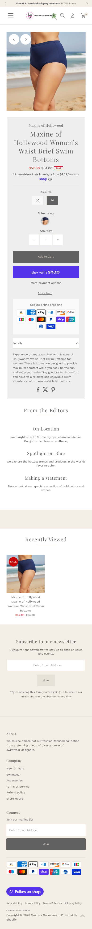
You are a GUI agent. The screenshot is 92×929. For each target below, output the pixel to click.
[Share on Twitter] (46, 391)
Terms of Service (17, 786)
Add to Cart (46, 256)
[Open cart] (83, 15)
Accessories (14, 780)
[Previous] (14, 39)
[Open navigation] (10, 15)
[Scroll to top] (82, 916)
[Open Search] (62, 15)
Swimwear (13, 774)
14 (52, 200)
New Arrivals (15, 768)
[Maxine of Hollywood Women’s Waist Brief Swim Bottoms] (25, 574)
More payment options (46, 283)
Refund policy (15, 792)
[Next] (25, 39)
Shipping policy (73, 903)
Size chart (45, 293)
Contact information (18, 910)
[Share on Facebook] (38, 391)
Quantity (46, 230)
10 (40, 201)
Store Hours (14, 798)
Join (46, 680)
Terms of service (52, 903)
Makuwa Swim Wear (45, 915)
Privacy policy (32, 903)
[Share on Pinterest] (53, 391)
